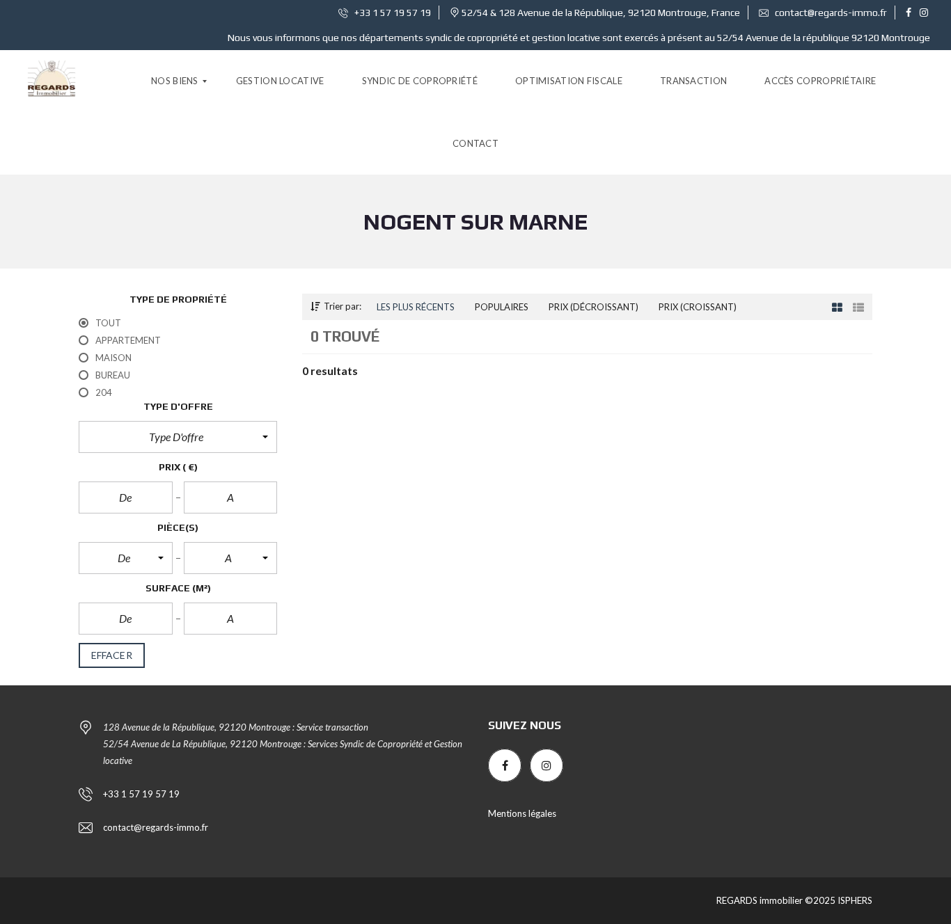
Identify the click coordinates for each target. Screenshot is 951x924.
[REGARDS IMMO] (51, 81)
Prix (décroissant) (593, 306)
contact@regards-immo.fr (830, 12)
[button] (178, 437)
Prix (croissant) (698, 306)
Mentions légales (522, 813)
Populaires (501, 306)
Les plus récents (416, 306)
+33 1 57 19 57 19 (391, 12)
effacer (111, 655)
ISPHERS (853, 900)
